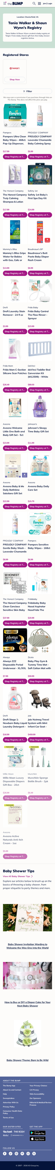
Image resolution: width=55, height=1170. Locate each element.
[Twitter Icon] (34, 1153)
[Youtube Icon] (28, 1153)
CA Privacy (34, 1090)
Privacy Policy (9, 1107)
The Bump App (9, 1085)
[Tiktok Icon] (10, 1153)
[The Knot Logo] (7, 1132)
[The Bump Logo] (15, 3)
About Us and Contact (12, 1090)
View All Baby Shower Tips (16, 876)
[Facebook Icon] (4, 1153)
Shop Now (15, 79)
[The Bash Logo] (19, 1132)
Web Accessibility (37, 1094)
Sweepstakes (8, 1098)
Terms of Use (8, 1117)
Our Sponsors (35, 1098)
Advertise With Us (10, 1102)
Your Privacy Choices (38, 1085)
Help (5, 1094)
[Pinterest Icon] (22, 1153)
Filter (29, 91)
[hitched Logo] (6, 1134)
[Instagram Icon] (16, 1153)
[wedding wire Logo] (17, 1134)
